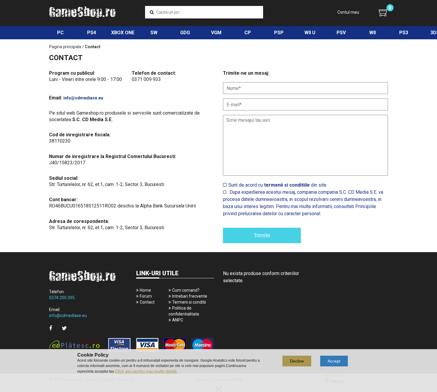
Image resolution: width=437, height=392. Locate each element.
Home (145, 290)
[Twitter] (64, 328)
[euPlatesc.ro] (131, 345)
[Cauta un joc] (151, 12)
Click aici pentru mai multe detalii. (146, 371)
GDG (185, 32)
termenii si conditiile (287, 185)
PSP (279, 32)
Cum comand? (185, 290)
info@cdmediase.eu (83, 98)
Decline (297, 361)
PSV (341, 32)
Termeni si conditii (189, 302)
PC (60, 32)
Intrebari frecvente (189, 296)
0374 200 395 (62, 297)
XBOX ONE (122, 32)
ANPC (177, 320)
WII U (309, 32)
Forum (146, 296)
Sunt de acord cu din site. (277, 185)
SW (154, 32)
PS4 (91, 32)
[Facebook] (50, 328)
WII (372, 32)
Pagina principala (65, 46)
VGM (216, 32)
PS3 (403, 32)
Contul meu (348, 12)
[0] (383, 12)
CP (247, 32)
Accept (334, 361)
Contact (147, 302)
